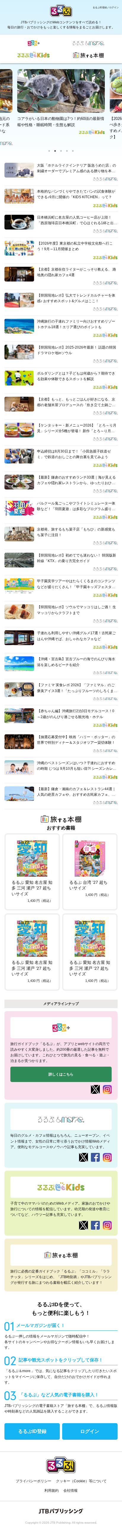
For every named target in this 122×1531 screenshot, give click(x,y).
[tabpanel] (61, 101)
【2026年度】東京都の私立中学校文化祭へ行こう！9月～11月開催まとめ (75, 246)
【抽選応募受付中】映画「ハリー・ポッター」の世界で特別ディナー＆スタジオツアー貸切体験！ (76, 740)
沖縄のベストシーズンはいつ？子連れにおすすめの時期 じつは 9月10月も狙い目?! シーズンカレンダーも (76, 766)
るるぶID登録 (32, 1431)
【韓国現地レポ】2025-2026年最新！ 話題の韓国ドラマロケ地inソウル (76, 350)
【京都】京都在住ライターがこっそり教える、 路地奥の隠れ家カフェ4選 (76, 272)
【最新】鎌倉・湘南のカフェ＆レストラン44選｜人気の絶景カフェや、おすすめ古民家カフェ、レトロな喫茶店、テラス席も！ (76, 792)
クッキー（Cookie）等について (81, 1481)
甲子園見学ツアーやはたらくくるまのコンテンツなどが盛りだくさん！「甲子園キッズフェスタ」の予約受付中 (76, 584)
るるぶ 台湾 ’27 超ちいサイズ (88, 885)
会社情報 (70, 1490)
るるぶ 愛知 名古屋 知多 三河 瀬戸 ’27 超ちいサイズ (32, 888)
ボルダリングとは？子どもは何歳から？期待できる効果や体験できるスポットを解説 (76, 376)
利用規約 (51, 1490)
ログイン (89, 1431)
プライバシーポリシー (33, 1481)
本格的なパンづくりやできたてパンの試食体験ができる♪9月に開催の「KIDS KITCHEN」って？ (76, 194)
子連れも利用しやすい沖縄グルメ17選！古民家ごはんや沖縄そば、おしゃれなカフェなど (76, 636)
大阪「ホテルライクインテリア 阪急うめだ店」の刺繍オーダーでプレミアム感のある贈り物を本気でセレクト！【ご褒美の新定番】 (76, 168)
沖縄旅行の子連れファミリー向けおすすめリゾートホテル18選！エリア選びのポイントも (76, 324)
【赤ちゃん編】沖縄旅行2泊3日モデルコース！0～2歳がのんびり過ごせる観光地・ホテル (75, 714)
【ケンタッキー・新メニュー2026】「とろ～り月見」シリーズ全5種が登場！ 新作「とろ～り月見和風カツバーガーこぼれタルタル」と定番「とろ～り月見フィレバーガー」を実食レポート (76, 428)
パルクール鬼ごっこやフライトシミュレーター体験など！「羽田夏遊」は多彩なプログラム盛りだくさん (76, 506)
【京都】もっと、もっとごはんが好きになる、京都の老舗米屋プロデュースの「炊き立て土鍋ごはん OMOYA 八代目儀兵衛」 (76, 402)
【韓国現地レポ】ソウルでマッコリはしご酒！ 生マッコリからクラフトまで (76, 610)
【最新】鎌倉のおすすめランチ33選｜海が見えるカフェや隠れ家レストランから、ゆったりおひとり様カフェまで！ (76, 480)
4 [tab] (67, 151)
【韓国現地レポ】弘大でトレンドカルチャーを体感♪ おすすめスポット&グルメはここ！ (76, 298)
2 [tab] (55, 151)
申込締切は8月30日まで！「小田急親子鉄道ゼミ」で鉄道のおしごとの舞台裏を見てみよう (74, 454)
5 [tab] (73, 151)
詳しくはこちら (61, 1074)
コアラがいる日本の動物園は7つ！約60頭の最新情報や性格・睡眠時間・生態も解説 (60, 121)
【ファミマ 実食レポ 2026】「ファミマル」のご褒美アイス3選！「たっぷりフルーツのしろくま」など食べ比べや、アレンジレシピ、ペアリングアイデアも (77, 688)
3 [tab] (61, 151)
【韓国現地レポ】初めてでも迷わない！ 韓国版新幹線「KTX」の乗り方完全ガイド (76, 558)
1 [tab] (49, 151)
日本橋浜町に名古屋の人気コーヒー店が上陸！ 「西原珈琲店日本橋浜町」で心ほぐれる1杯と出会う (77, 220)
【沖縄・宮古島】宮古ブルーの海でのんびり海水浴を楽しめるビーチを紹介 (76, 662)
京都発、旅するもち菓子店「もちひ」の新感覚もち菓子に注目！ (76, 532)
